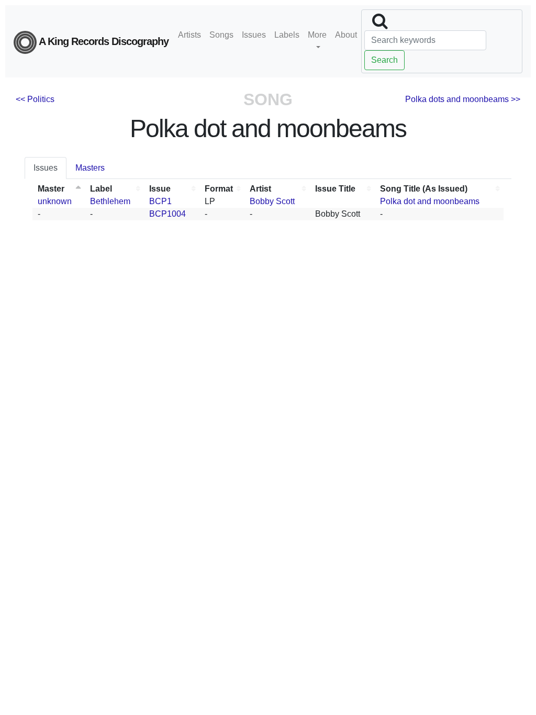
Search (384, 59)
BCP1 (160, 201)
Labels (286, 34)
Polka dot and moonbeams (429, 201)
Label (101, 188)
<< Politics (35, 99)
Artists (189, 34)
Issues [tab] (46, 167)
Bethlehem (110, 201)
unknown (55, 201)
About (346, 34)
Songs (221, 34)
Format (219, 188)
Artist (260, 188)
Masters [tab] (90, 167)
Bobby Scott (272, 201)
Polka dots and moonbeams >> (462, 99)
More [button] (317, 34)
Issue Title (335, 188)
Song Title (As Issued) (423, 188)
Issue (160, 188)
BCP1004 (167, 213)
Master (51, 188)
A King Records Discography (103, 41)
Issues (254, 34)
